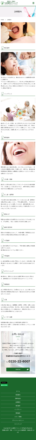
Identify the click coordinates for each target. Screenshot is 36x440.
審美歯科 (18, 413)
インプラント (18, 409)
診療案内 (18, 402)
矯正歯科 (18, 405)
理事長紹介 (18, 398)
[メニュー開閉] (33, 3)
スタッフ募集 (18, 416)
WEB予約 (18, 369)
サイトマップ (18, 424)
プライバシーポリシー (18, 420)
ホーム (18, 391)
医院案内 (18, 394)
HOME (2, 19)
